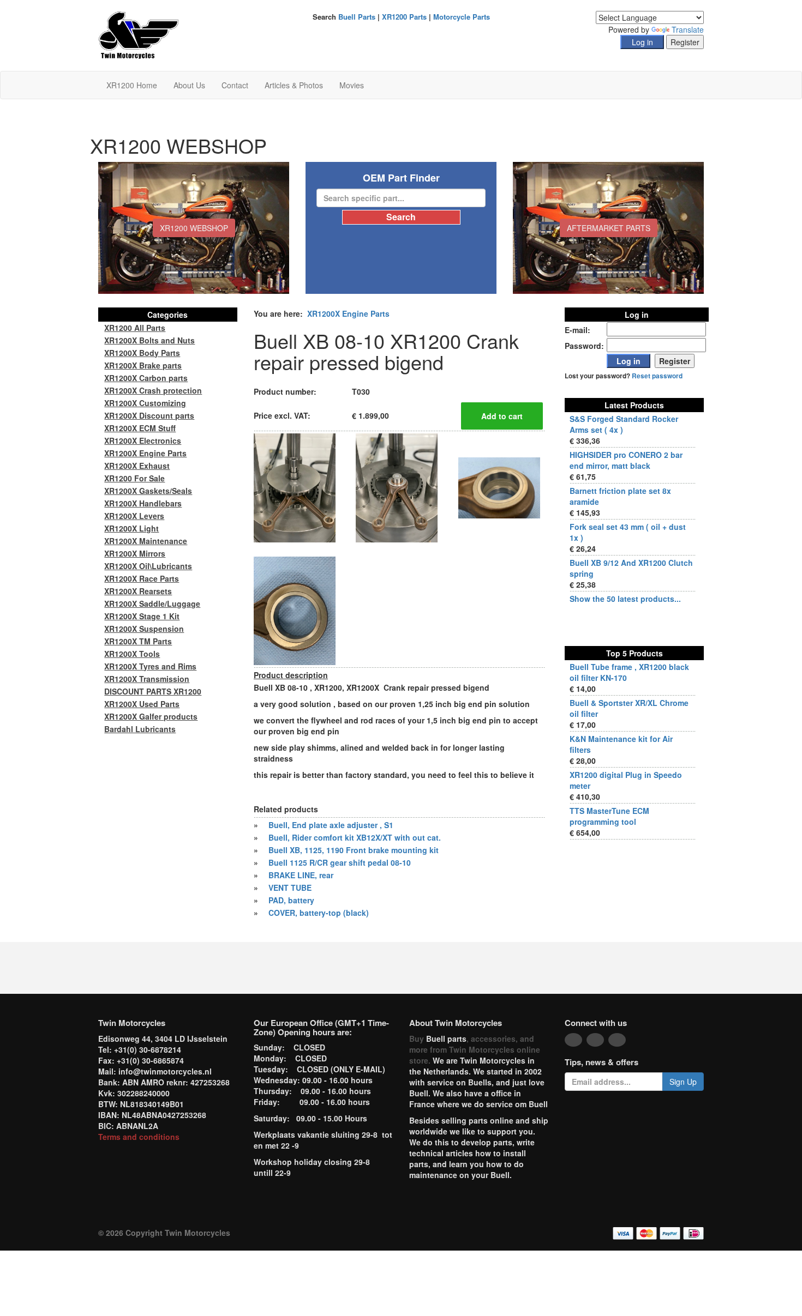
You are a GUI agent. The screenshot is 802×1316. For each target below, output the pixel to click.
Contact (235, 85)
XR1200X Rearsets (138, 590)
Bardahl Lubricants (140, 728)
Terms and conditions (138, 1136)
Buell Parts (356, 16)
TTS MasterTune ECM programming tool (609, 816)
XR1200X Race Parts (141, 578)
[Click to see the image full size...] (295, 486)
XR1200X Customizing (145, 402)
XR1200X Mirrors (134, 553)
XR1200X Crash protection (153, 390)
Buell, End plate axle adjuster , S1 (330, 824)
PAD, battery (291, 900)
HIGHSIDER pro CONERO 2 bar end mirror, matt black (626, 460)
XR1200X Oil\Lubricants (148, 565)
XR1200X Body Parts (142, 352)
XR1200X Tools (132, 653)
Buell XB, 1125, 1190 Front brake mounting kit (353, 849)
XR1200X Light (131, 528)
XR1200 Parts (404, 16)
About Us (189, 85)
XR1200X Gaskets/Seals (148, 490)
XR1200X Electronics (142, 440)
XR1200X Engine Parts (348, 313)
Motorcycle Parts (461, 16)
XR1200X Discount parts (149, 415)
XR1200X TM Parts (138, 641)
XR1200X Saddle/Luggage (152, 603)
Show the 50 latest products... (625, 598)
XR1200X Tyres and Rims (150, 666)
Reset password (657, 376)
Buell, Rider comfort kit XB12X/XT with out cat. (354, 837)
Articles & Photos (294, 85)
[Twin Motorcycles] (138, 34)
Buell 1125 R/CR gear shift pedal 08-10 (339, 862)
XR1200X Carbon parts (146, 377)
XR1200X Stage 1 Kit (141, 616)
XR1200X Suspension (144, 628)
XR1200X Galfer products (150, 716)
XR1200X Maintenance (145, 540)
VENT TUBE (290, 887)
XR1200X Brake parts (143, 365)
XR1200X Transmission (146, 678)
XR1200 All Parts (134, 327)
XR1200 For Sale (134, 478)
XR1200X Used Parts (141, 703)
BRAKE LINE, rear (300, 875)
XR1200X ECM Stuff (140, 427)
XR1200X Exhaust (137, 465)
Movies (351, 85)
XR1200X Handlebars (143, 503)
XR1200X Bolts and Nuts (149, 340)
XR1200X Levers (134, 515)
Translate (688, 29)
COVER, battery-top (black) (318, 912)
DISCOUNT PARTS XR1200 (152, 691)
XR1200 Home (131, 85)
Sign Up (683, 1081)
